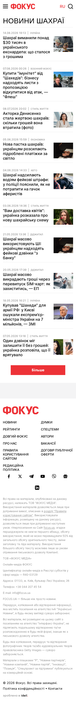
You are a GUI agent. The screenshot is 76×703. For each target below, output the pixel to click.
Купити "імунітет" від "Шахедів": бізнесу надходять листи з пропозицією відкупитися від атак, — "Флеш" (25, 85)
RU (62, 6)
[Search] (70, 6)
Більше (38, 370)
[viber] (54, 476)
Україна (35, 33)
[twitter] (20, 476)
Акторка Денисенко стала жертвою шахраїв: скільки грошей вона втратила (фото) (26, 120)
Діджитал (36, 234)
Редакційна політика (13, 468)
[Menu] (5, 6)
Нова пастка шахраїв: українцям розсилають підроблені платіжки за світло (25, 151)
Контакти (55, 688)
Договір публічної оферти (56, 452)
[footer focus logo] (21, 410)
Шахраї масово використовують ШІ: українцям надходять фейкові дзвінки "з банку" (23, 248)
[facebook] (8, 476)
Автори (47, 436)
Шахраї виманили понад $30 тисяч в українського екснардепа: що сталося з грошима (26, 47)
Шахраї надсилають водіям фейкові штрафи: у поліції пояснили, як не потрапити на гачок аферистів (26, 184)
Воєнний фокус (41, 68)
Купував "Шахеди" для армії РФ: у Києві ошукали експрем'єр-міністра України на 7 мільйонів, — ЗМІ (24, 314)
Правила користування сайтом (16, 454)
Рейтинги (11, 429)
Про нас (10, 443)
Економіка (38, 139)
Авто (34, 170)
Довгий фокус (15, 436)
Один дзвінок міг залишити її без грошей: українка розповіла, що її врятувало (26, 347)
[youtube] (42, 476)
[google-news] (65, 476)
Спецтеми (50, 429)
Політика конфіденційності (23, 688)
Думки (46, 422)
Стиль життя (39, 109)
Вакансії (48, 443)
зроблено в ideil (15, 695)
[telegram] (31, 476)
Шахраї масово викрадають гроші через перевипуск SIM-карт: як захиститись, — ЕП (26, 281)
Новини (10, 422)
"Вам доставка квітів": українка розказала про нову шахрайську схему (26, 215)
